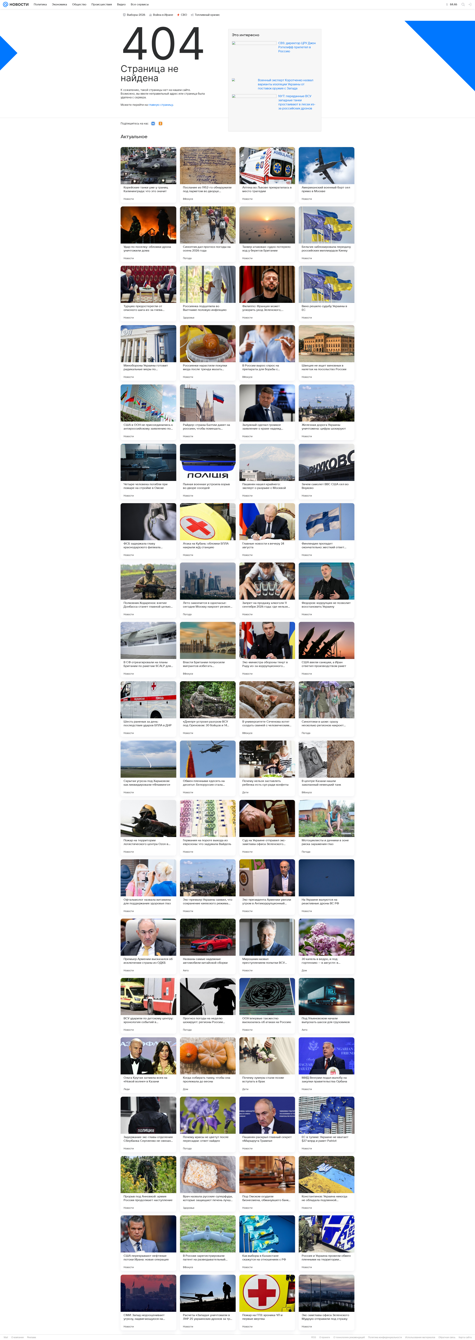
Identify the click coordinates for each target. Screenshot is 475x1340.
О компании (17, 1337)
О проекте (324, 1337)
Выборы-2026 (136, 14)
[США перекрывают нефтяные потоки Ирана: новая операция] (148, 1243)
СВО (184, 14)
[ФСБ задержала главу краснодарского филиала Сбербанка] (148, 531)
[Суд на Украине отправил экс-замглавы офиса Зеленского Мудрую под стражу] (267, 828)
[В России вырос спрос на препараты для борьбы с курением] (267, 353)
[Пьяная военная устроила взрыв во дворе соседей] (208, 471)
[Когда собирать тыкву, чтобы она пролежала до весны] (208, 1065)
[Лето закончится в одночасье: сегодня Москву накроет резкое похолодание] (208, 590)
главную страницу (160, 104)
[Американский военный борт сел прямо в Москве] (326, 175)
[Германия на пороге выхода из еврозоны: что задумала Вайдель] (208, 828)
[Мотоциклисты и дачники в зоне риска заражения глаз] (326, 828)
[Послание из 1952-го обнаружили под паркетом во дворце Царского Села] (208, 175)
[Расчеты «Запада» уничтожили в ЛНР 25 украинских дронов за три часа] (208, 1302)
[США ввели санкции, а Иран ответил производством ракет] (326, 650)
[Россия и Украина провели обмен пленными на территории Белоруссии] (326, 1243)
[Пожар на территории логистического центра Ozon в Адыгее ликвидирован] (148, 828)
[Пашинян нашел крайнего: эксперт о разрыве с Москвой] (267, 471)
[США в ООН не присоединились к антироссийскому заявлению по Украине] (148, 412)
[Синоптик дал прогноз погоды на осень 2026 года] (208, 234)
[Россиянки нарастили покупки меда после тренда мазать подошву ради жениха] (208, 353)
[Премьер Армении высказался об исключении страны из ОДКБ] (148, 946)
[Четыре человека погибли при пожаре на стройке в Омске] (148, 471)
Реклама (31, 1337)
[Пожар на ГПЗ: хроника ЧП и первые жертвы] (267, 1302)
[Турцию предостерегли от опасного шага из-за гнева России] (148, 293)
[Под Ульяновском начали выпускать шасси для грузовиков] (326, 1006)
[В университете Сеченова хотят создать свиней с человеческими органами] (267, 709)
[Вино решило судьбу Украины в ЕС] (326, 293)
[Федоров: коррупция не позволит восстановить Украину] (326, 590)
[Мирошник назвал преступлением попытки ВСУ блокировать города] (267, 946)
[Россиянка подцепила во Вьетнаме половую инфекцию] (208, 293)
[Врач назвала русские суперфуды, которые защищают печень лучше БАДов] (208, 1184)
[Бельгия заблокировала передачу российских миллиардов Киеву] (326, 234)
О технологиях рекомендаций (349, 1337)
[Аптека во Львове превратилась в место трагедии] (267, 175)
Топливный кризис (207, 14)
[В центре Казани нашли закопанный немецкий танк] (326, 768)
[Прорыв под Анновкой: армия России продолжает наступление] (148, 1184)
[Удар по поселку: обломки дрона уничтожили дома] (148, 234)
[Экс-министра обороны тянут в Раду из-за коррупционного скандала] (267, 650)
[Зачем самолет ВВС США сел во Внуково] (326, 471)
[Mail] (5, 4)
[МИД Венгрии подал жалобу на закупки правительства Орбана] (326, 1065)
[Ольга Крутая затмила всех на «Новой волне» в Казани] (148, 1065)
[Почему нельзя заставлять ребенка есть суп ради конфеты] (267, 768)
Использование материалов (420, 1337)
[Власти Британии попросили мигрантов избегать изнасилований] (208, 650)
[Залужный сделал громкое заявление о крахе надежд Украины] (267, 412)
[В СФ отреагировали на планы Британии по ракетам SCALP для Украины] (148, 650)
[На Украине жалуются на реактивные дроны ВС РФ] (326, 887)
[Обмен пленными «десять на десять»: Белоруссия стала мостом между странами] (208, 768)
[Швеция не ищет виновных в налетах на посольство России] (326, 353)
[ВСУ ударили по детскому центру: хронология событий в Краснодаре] (148, 1006)
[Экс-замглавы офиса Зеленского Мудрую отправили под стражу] (326, 1302)
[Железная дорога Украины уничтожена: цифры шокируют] (326, 412)
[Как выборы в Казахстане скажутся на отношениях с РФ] (267, 1243)
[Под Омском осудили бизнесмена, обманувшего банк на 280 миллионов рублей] (267, 1184)
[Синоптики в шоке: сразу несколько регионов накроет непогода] (326, 709)
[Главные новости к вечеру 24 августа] (267, 531)
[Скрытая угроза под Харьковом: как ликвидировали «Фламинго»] (148, 768)
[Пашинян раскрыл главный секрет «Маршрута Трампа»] (267, 1124)
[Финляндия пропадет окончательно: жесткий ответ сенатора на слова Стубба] (326, 531)
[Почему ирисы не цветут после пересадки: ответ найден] (208, 1124)
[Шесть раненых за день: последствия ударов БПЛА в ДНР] (148, 709)
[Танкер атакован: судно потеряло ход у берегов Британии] (267, 234)
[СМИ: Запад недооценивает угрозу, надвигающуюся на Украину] (148, 1302)
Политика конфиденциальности (385, 1337)
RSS (313, 1337)
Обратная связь (446, 1337)
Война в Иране (163, 14)
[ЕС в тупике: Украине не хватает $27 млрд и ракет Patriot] (326, 1124)
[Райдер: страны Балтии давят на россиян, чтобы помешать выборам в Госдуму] (208, 412)
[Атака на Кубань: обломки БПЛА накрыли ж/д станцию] (208, 531)
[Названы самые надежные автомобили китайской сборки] (208, 946)
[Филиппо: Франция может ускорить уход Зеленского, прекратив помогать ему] (267, 293)
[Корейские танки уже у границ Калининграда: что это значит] (148, 175)
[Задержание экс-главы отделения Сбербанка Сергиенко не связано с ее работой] (148, 1124)
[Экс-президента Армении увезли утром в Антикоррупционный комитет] (267, 887)
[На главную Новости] (18, 4)
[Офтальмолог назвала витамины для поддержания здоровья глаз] (148, 887)
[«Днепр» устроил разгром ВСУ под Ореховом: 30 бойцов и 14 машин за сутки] (208, 709)
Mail (6, 1337)
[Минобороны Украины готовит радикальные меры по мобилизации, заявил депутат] (148, 353)
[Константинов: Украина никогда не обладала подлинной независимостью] (326, 1184)
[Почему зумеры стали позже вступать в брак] (267, 1065)
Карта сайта (465, 1337)
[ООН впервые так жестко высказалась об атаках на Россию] (267, 1006)
